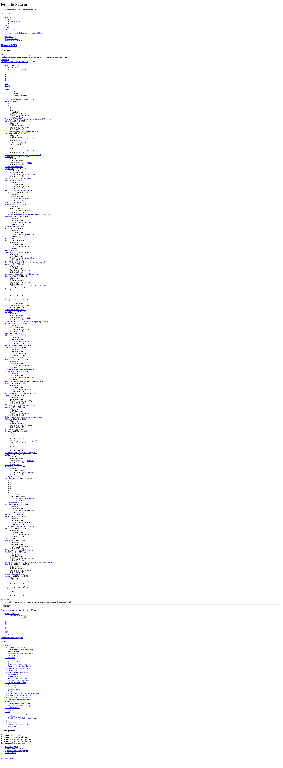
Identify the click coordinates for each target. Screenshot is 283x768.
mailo (7, 516)
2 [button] (5, 74)
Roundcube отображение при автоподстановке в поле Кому (27, 214)
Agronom (8, 588)
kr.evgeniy (9, 300)
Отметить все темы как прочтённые (14, 62)
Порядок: (53, 602)
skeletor (29, 522)
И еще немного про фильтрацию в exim (20, 526)
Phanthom (30, 558)
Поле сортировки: (27, 602)
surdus (7, 467)
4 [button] (5, 78)
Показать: (6, 602)
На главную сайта (7, 758)
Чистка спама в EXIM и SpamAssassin (19, 369)
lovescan (8, 431)
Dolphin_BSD (10, 479)
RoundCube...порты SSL (14, 167)
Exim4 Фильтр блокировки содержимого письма (23, 417)
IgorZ (29, 353)
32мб (28, 115)
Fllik (28, 318)
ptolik (7, 335)
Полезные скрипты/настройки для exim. (20, 99)
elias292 (8, 359)
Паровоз (8, 312)
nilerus (7, 528)
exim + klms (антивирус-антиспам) (18, 345)
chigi (7, 145)
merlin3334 (30, 461)
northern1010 (10, 504)
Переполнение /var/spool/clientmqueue (19, 550)
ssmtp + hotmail (10, 538)
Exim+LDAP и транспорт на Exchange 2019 (21, 441)
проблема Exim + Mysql (14, 334)
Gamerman (9, 228)
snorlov (29, 570)
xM (12, 50)
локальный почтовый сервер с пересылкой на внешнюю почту (29, 562)
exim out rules (10, 238)
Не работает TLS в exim (14, 357)
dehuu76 (8, 576)
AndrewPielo (31, 498)
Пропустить (5, 13)
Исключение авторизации (15, 502)
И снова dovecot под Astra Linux (17, 143)
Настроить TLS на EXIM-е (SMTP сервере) (21, 274)
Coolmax (8, 324)
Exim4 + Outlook (11, 298)
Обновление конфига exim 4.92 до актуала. (21, 131)
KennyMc (30, 546)
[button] (12, 65)
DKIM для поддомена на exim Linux (18, 179)
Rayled (7, 455)
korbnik (8, 181)
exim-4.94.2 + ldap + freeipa (15, 514)
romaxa (8, 540)
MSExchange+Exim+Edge (14, 465)
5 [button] (5, 80)
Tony (7, 395)
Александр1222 (32, 175)
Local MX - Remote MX (14, 202)
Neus (28, 341)
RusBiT (8, 552)
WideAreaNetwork (12, 252)
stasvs (7, 204)
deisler (7, 407)
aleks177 (8, 383)
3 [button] (5, 76)
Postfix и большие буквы (14, 574)
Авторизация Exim (12, 477)
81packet (8, 419)
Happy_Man (9, 371)
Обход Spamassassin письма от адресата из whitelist (24, 381)
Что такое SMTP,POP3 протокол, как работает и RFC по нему (28, 119)
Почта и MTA (9, 45)
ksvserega (8, 216)
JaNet (7, 347)
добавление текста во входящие (17, 586)
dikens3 (8, 101)
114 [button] (6, 84)
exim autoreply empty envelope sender (18, 190)
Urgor (29, 222)
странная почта (11, 250)
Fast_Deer (8, 564)
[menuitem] (15, 21)
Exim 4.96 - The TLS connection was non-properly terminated (27, 322)
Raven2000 (31, 139)
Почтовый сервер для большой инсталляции (22, 405)
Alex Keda (9, 157)
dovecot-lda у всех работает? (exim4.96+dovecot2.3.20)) (25, 286)
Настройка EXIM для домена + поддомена (21, 453)
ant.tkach (8, 192)
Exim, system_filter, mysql (14, 226)
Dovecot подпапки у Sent (14, 429)
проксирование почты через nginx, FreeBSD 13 (23, 155)
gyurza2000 (9, 169)
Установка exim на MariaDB (15, 310)
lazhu (28, 413)
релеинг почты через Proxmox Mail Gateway (21, 393)
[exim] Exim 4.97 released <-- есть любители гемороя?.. (25, 262)
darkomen (8, 133)
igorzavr (29, 163)
